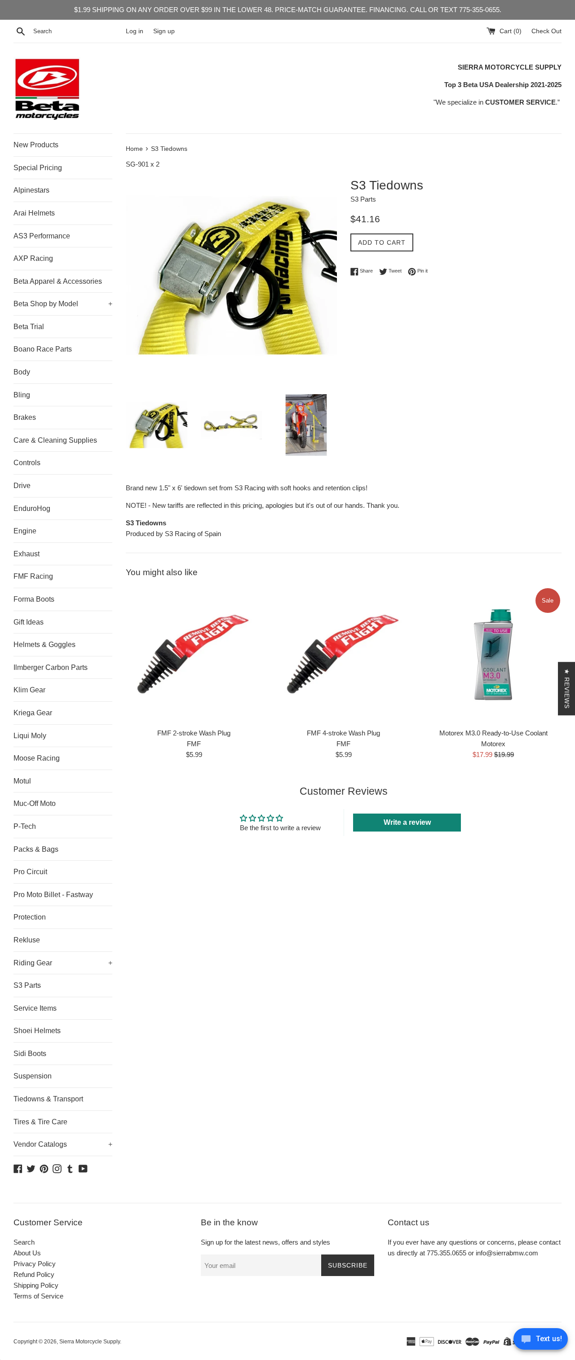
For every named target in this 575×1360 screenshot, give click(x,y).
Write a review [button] (407, 822)
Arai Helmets (34, 213)
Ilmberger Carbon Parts (50, 667)
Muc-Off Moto (34, 803)
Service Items (35, 1008)
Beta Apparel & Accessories (57, 281)
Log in (134, 31)
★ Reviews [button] (567, 689)
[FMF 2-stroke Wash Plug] (194, 655)
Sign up (164, 31)
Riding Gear (62, 963)
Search (24, 1242)
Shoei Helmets (37, 1030)
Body (21, 372)
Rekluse (26, 940)
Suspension (32, 1076)
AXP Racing (33, 258)
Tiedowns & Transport (48, 1099)
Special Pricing (37, 168)
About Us (27, 1253)
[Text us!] (540, 1341)
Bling (21, 395)
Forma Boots (33, 599)
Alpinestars (31, 190)
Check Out (546, 31)
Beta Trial (28, 326)
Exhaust (26, 554)
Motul (22, 781)
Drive (22, 485)
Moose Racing (36, 758)
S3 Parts (27, 985)
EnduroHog (31, 508)
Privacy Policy (34, 1264)
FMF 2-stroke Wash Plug (193, 733)
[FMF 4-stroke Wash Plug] (343, 655)
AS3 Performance (41, 236)
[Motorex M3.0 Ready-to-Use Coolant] (493, 655)
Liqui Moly (29, 735)
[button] (179, 1276)
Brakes (24, 417)
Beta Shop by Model (62, 304)
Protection (29, 917)
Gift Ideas (28, 622)
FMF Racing (33, 576)
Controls (26, 463)
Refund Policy (33, 1274)
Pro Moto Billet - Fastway (53, 894)
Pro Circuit (30, 872)
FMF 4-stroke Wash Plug (343, 733)
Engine (24, 531)
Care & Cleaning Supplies (55, 440)
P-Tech (24, 826)
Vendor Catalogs (62, 1144)
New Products (35, 145)
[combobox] (78, 31)
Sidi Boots (29, 1053)
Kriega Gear (32, 713)
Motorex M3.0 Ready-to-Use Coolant (493, 733)
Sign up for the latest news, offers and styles (265, 1242)
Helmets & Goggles (44, 644)
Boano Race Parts (42, 349)
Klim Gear (29, 690)
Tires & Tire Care (40, 1122)
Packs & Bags (35, 849)
